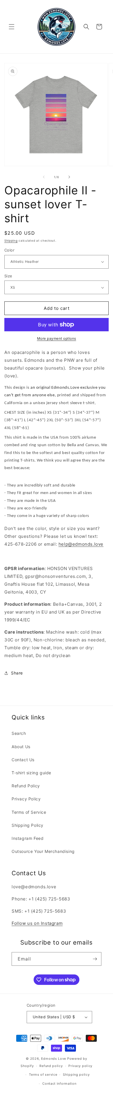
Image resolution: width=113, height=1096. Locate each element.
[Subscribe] (94, 959)
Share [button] (17, 672)
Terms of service (43, 1075)
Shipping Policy (27, 825)
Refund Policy (26, 785)
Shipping (11, 240)
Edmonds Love (53, 1059)
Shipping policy (76, 1075)
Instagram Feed (27, 838)
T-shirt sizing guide (31, 772)
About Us (21, 746)
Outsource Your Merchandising (43, 851)
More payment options (56, 338)
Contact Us (23, 759)
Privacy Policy (26, 798)
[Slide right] (69, 177)
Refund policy (51, 1066)
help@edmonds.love (81, 544)
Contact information (59, 1083)
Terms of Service (29, 812)
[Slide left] (43, 177)
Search (19, 733)
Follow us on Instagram (37, 923)
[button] (11, 26)
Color (9, 250)
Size (8, 276)
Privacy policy (80, 1066)
